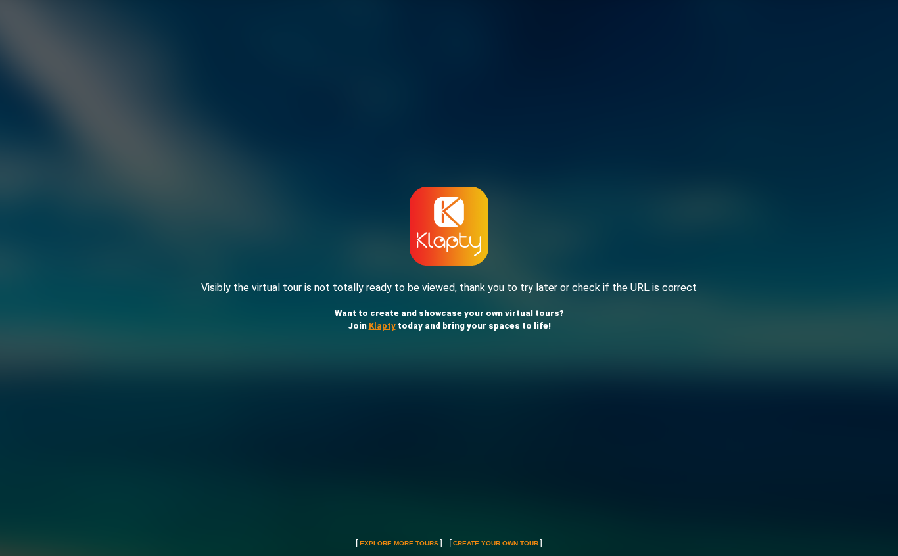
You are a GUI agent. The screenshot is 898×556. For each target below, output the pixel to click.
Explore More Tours (399, 543)
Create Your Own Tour (495, 543)
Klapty (382, 326)
